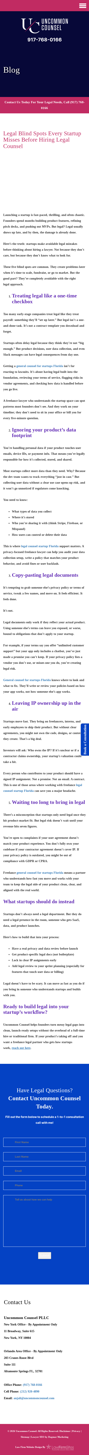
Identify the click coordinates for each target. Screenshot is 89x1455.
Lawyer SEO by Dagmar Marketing (49, 1437)
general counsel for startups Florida (39, 366)
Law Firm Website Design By (30, 1447)
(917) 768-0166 (32, 1384)
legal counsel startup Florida (40, 546)
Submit (44, 1255)
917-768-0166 (44, 39)
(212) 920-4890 (29, 1391)
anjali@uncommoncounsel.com (34, 1398)
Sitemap (25, 1437)
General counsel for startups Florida (27, 680)
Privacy (76, 1431)
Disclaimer (64, 1431)
